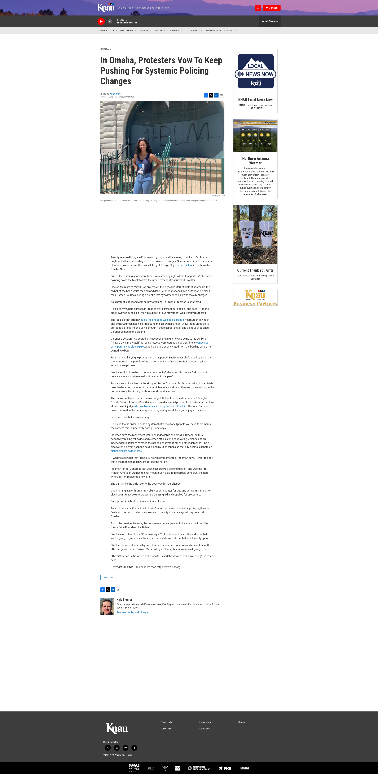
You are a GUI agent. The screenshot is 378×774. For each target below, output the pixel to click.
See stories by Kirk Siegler (133, 612)
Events (144, 31)
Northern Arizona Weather (255, 160)
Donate (273, 7)
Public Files (166, 729)
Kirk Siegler (115, 93)
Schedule (103, 31)
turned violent (185, 265)
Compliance (192, 31)
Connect (174, 31)
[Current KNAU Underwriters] (255, 297)
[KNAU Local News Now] (255, 71)
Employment (205, 722)
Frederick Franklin (176, 406)
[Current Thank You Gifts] (255, 234)
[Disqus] (189, 672)
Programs (118, 31)
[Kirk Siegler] (107, 606)
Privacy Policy (167, 722)
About (158, 31)
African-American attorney (149, 406)
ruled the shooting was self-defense (162, 319)
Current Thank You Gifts (255, 270)
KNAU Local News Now (255, 100)
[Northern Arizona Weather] (255, 135)
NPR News (105, 49)
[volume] (110, 21)
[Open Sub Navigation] (136, 31)
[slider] (114, 21)
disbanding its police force (126, 450)
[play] (101, 21)
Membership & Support (220, 31)
